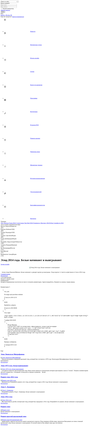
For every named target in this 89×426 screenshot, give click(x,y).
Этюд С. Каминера (8, 387)
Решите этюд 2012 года (9, 377)
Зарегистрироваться (18, 16)
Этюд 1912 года (6, 397)
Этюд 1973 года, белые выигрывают (14, 366)
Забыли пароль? (5, 10)
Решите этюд (5, 407)
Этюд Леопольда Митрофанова (12, 354)
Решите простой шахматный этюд (13, 416)
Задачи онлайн (5, 264)
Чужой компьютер (8, 8)
